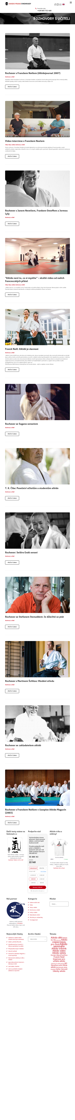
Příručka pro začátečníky (36, 917)
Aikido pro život (58, 943)
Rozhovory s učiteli (9, 77)
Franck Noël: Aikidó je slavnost (21, 348)
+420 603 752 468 (44, 11)
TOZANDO (19, 923)
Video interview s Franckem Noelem (24, 140)
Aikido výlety (59, 952)
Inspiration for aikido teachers (57, 963)
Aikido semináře (60, 945)
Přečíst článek (12, 86)
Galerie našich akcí (35, 902)
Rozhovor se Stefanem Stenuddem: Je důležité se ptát (34, 616)
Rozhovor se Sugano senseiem (21, 423)
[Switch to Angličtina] (63, 4)
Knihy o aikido (33, 912)
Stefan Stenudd (61, 969)
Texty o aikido (11, 144)
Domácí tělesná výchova (59, 955)
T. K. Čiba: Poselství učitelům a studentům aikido (31, 488)
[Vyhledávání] (59, 904)
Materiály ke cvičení (35, 915)
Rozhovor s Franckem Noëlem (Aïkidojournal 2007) (32, 73)
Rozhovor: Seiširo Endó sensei (21, 552)
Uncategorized (34, 920)
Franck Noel (59, 957)
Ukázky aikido (59, 971)
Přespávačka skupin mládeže (16, 948)
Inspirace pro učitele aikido (59, 960)
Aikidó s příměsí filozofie (14, 942)
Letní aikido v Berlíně (13, 966)
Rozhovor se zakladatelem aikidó (23, 745)
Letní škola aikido (59, 966)
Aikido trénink (59, 948)
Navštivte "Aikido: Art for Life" (16, 860)
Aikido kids (58, 940)
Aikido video (59, 950)
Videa (6, 144)
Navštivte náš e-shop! (59, 868)
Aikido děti (56, 937)
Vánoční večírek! (12, 951)
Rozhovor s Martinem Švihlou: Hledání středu (29, 680)
